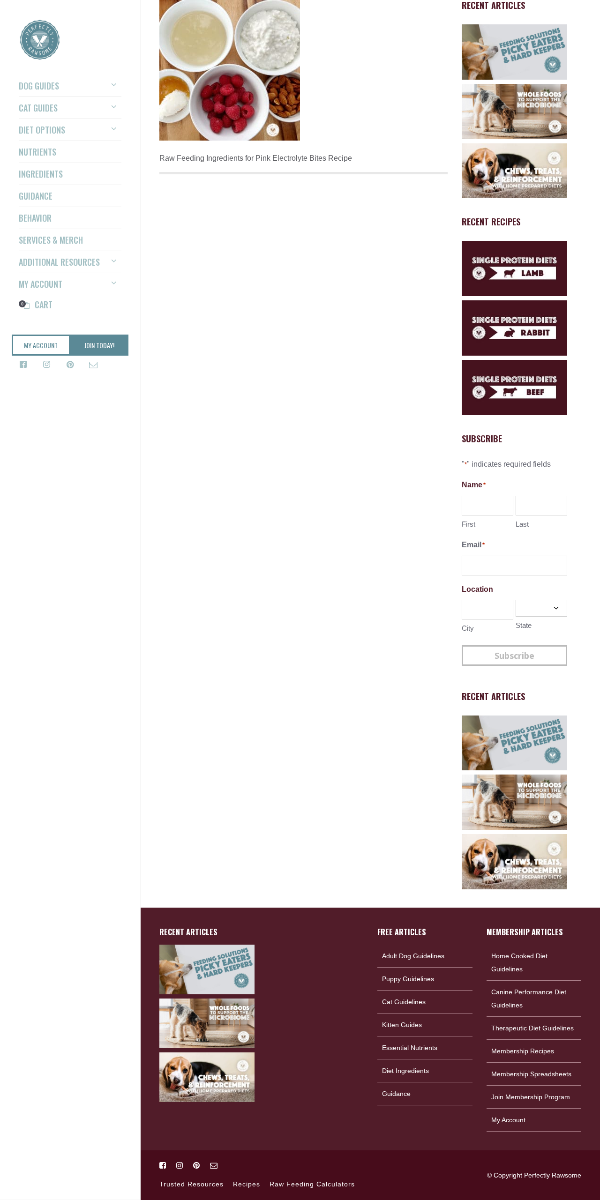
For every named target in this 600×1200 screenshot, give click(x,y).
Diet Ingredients (405, 1070)
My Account (508, 1120)
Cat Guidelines (404, 1002)
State (524, 625)
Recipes (246, 1184)
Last (522, 524)
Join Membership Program (530, 1097)
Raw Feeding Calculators (312, 1184)
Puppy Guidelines (408, 979)
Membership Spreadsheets (531, 1074)
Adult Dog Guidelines (413, 956)
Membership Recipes (522, 1051)
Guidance (396, 1093)
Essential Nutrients (409, 1047)
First (468, 524)
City (468, 628)
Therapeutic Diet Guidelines (532, 1028)
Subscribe (514, 655)
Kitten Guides (402, 1025)
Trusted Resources (191, 1184)
